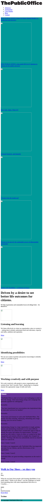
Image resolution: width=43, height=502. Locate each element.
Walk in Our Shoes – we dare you (18, 469)
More (2, 335)
